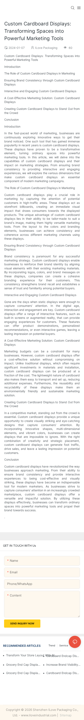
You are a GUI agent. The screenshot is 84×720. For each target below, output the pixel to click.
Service (63, 645)
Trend (52, 645)
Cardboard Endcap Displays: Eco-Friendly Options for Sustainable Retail (63, 656)
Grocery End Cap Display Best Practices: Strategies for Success (23, 664)
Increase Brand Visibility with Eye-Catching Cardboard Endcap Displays (63, 664)
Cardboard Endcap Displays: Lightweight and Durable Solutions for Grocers (63, 673)
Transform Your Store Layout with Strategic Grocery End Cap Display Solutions (31, 655)
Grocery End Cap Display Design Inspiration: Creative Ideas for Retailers (23, 673)
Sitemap (65, 715)
